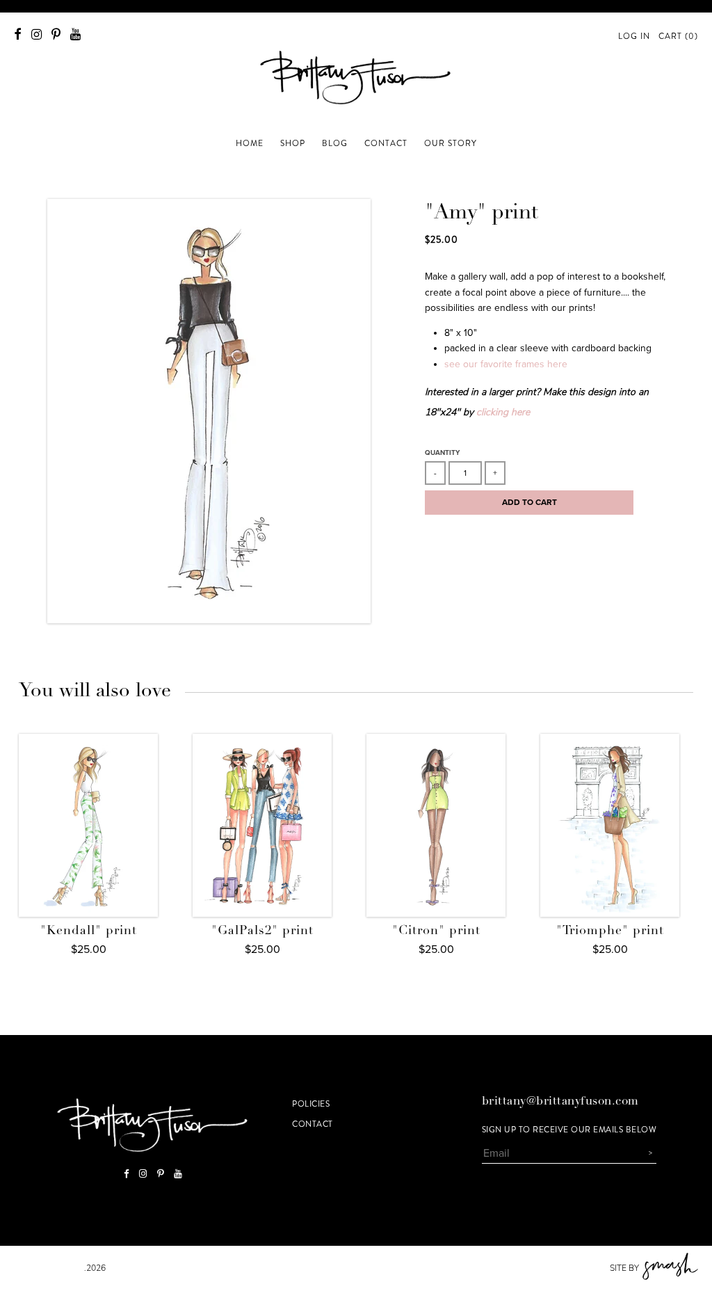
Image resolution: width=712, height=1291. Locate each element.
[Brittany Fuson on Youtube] (75, 34)
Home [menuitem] (250, 143)
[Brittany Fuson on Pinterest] (55, 34)
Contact (312, 1124)
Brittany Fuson (49, 1268)
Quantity (442, 453)
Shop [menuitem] (292, 143)
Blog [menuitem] (335, 143)
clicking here (503, 412)
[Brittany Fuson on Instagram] (36, 34)
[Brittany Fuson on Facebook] (18, 34)
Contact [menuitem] (385, 143)
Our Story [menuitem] (450, 143)
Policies (311, 1104)
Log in (634, 36)
